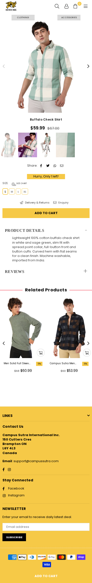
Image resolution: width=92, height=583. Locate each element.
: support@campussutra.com (35, 461)
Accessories (69, 17)
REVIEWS (14, 271)
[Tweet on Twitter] (48, 165)
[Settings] (66, 6)
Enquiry (63, 203)
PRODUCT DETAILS (24, 230)
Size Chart (21, 183)
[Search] (57, 6)
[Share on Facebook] (41, 165)
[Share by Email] (62, 165)
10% (39, 363)
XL (25, 192)
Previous (3, 66)
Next (88, 66)
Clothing (23, 17)
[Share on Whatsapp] (55, 165)
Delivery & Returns (37, 203)
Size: (14, 183)
